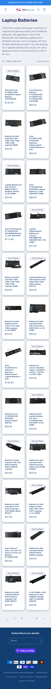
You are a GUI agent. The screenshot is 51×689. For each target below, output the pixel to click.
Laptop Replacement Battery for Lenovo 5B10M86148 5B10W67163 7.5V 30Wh (37, 235)
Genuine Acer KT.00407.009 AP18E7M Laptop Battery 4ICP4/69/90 (13, 94)
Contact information (27, 681)
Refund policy (42, 672)
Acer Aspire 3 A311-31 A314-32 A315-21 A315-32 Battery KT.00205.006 (13, 552)
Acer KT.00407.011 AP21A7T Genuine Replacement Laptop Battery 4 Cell (12, 372)
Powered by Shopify (26, 672)
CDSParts (14, 672)
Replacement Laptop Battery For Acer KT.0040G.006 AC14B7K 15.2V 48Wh (36, 419)
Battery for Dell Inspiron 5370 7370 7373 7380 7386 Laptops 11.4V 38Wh (12, 325)
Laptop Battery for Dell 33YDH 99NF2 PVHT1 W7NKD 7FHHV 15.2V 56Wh (13, 189)
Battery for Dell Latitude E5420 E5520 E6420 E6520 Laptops (36, 551)
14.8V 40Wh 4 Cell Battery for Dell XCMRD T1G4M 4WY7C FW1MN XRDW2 (37, 596)
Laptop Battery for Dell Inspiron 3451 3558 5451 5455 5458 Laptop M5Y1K (37, 281)
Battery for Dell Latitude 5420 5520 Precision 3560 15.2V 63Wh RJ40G (37, 464)
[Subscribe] (40, 641)
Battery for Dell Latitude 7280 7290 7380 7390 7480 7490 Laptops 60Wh (12, 140)
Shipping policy (41, 677)
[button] (5, 10)
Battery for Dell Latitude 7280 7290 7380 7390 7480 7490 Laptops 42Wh (12, 281)
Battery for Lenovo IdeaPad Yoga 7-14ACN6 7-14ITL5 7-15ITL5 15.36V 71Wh (37, 369)
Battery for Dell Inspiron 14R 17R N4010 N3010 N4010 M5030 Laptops (13, 464)
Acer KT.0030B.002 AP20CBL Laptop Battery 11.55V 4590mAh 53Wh (37, 189)
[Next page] (44, 619)
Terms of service (26, 677)
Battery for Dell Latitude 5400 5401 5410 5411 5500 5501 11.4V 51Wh (37, 325)
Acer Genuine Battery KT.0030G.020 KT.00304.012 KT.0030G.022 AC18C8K (35, 95)
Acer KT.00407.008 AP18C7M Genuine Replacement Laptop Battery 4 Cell (37, 143)
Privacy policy (11, 677)
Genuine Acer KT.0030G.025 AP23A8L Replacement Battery (11, 418)
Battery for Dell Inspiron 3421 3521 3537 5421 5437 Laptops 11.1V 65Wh (36, 508)
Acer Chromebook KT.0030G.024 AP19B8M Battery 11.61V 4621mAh (13, 232)
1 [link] (7, 618)
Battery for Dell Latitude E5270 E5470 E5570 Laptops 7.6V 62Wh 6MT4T (12, 596)
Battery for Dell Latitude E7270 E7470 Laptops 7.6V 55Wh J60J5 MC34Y (13, 508)
